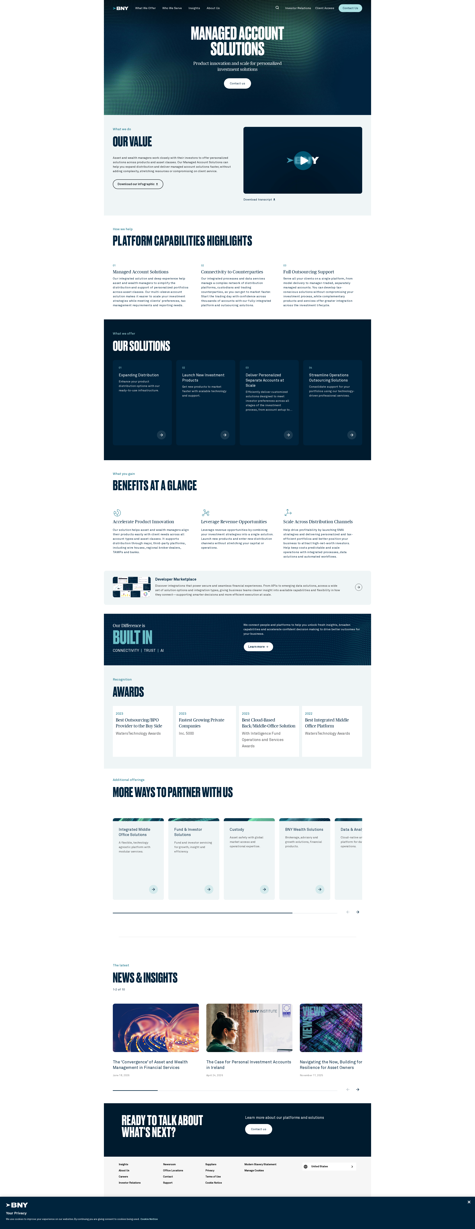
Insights (123, 1164)
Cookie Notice (213, 1183)
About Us (124, 1170)
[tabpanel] (138, 859)
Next (365, 853)
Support (168, 1183)
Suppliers (210, 1164)
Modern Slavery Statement (260, 1164)
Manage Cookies (254, 1170)
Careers (123, 1176)
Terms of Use (213, 1176)
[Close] (469, 1202)
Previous (110, 853)
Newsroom (169, 1164)
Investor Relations (130, 1183)
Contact (168, 1176)
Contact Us (350, 8)
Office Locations (173, 1170)
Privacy (209, 1170)
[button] (145, 8)
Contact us (237, 83)
